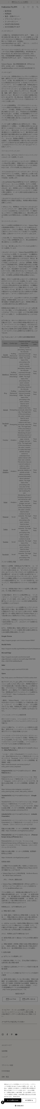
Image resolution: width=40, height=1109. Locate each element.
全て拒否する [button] (29, 1100)
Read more (16, 1096)
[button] (20, 1106)
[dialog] (20, 554)
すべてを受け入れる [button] (12, 1100)
